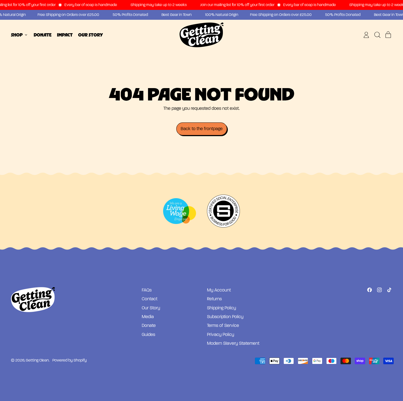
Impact (65, 35)
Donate (43, 35)
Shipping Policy (221, 307)
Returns (214, 298)
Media (148, 316)
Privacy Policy (220, 334)
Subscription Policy (225, 316)
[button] (377, 35)
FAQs (147, 290)
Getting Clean (37, 360)
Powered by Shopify (69, 360)
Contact (149, 298)
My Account (219, 290)
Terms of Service (223, 325)
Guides (148, 334)
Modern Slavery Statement (233, 343)
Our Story (90, 35)
